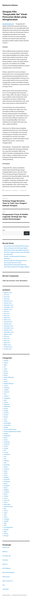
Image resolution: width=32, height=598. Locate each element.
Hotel (5, 437)
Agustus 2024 (8, 334)
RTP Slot (5, 551)
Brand (6, 381)
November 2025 (8, 307)
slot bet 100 (5, 547)
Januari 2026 (8, 303)
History (6, 433)
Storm (6, 510)
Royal (5, 494)
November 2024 (8, 328)
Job (5, 450)
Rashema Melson (10, 5)
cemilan (6, 390)
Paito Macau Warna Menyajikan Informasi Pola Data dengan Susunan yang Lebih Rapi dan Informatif (16, 252)
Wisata (6, 533)
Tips (5, 523)
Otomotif (6, 479)
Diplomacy (7, 406)
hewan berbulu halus (10, 429)
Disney (6, 408)
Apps (5, 365)
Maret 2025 (7, 319)
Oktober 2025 (8, 309)
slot (3, 585)
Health (6, 427)
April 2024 (7, 342)
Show (5, 502)
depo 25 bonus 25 (7, 581)
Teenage (6, 519)
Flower (6, 417)
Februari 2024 (8, 346)
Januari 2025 (7, 324)
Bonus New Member (8, 572)
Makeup (6, 460)
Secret (6, 498)
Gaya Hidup (7, 423)
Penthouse (7, 481)
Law (5, 456)
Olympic (6, 477)
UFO (5, 525)
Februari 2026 (8, 301)
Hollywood (7, 435)
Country (6, 396)
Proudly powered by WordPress (19, 595)
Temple (6, 521)
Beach (6, 371)
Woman (6, 535)
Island (6, 446)
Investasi (6, 444)
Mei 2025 (6, 315)
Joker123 (5, 564)
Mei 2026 (7, 299)
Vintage (6, 529)
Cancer (6, 385)
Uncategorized (22, 190)
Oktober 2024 (8, 330)
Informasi (7, 442)
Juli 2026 (6, 294)
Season (6, 496)
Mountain (7, 465)
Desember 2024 (8, 326)
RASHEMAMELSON (8, 24)
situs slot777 (6, 576)
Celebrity (6, 387)
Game (5, 421)
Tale (5, 515)
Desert (6, 402)
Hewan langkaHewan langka (12, 431)
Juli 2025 (6, 311)
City (5, 394)
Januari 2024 (7, 349)
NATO (5, 473)
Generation (7, 425)
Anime (6, 362)
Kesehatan (7, 454)
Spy (5, 508)
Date (5, 400)
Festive (6, 415)
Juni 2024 (7, 338)
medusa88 (5, 589)
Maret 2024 (7, 344)
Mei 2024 (6, 340)
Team (5, 517)
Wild (5, 531)
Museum (6, 469)
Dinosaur (6, 404)
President (7, 485)
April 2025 (7, 317)
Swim (5, 513)
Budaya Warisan (8, 383)
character (7, 392)
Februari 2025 (8, 321)
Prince (6, 487)
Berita (6, 375)
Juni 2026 (7, 296)
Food (5, 419)
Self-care (6, 500)
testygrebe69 (8, 190)
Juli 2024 (6, 336)
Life (5, 458)
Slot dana (5, 560)
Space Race (7, 504)
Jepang (6, 448)
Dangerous (7, 398)
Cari (3, 230)
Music (5, 471)
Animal (6, 360)
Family (6, 410)
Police (5, 483)
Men (5, 462)
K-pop (6, 452)
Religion (6, 490)
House (6, 440)
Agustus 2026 (8, 292)
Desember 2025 (8, 305)
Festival (6, 412)
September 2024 (9, 332)
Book (5, 379)
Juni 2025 (7, 313)
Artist (5, 369)
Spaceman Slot (8, 506)
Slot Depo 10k (6, 556)
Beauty (6, 373)
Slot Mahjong (6, 568)
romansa (6, 492)
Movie (6, 467)
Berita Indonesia (9, 377)
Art (5, 367)
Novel (5, 475)
